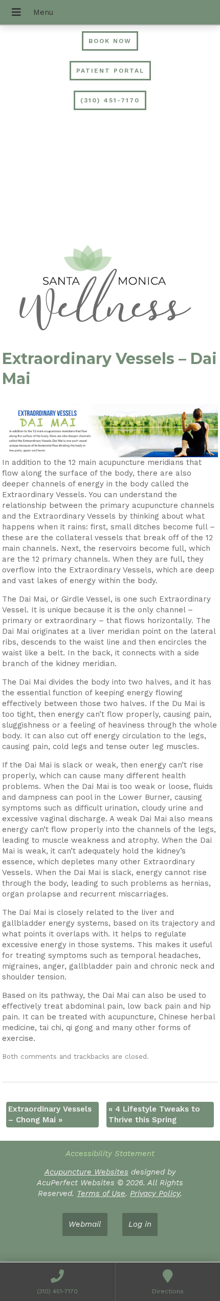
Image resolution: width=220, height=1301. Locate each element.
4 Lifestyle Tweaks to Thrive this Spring (154, 1114)
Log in (139, 1224)
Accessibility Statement (110, 1153)
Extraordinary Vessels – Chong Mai (50, 1114)
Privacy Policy (155, 1193)
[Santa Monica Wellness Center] (110, 289)
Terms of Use (101, 1193)
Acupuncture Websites (86, 1172)
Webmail (85, 1224)
